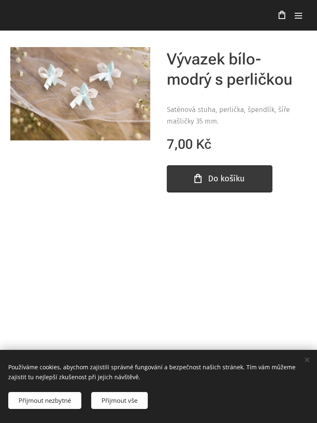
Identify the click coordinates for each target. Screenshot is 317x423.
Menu (298, 15)
